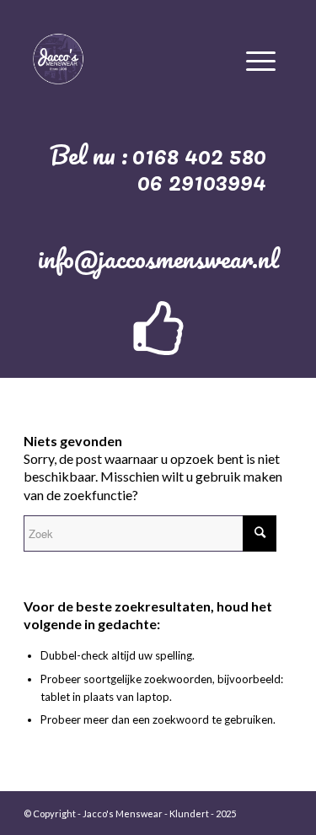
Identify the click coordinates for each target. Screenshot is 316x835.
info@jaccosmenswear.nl (158, 258)
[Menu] (260, 58)
